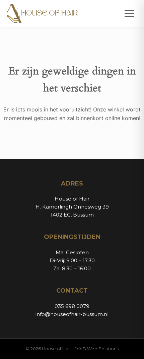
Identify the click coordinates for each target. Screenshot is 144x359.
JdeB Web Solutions (97, 348)
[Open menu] (129, 13)
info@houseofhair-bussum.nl (72, 314)
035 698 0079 (72, 306)
